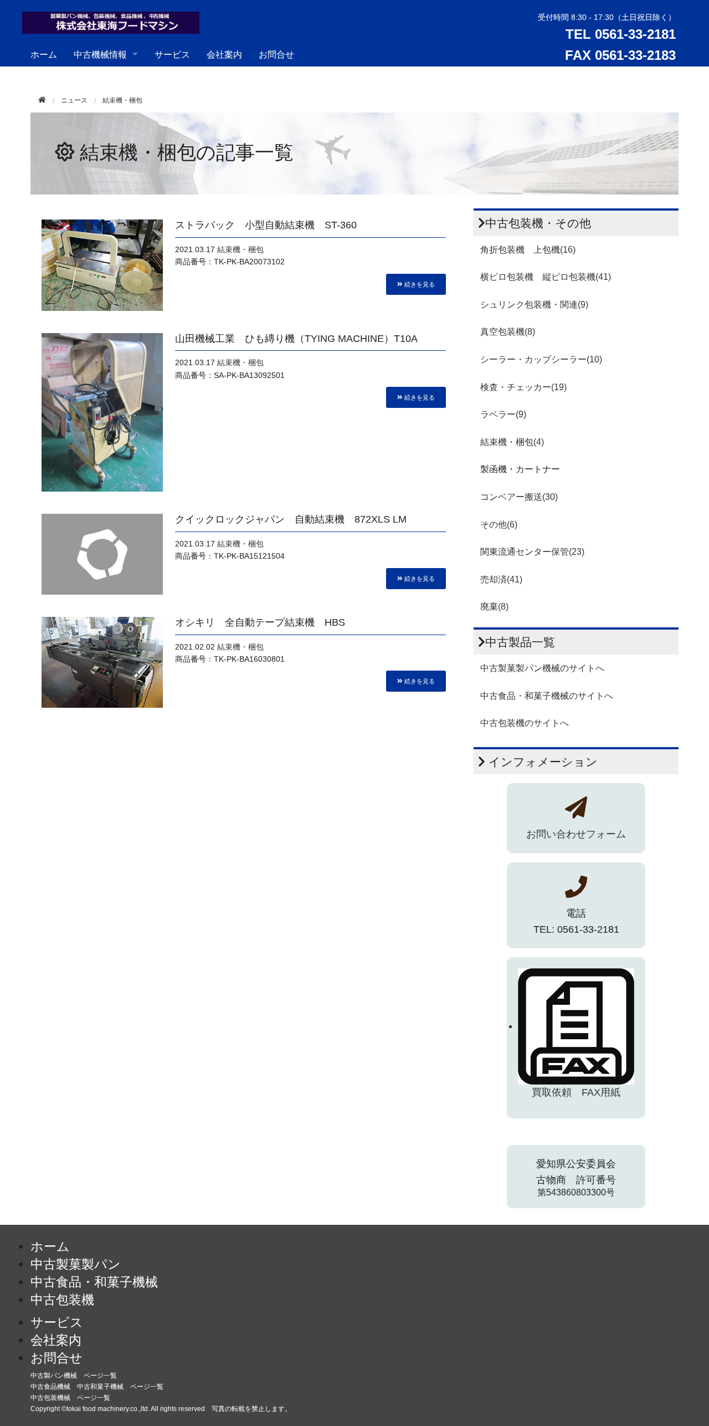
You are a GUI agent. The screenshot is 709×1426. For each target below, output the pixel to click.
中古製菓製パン (75, 1264)
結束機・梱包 (240, 249)
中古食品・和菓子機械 (94, 1282)
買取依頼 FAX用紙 (576, 1092)
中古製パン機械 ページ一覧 (73, 1375)
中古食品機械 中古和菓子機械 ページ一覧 (96, 1387)
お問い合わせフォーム (576, 834)
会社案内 (224, 54)
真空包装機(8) (507, 331)
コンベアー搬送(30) (519, 497)
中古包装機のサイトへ (524, 723)
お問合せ (276, 54)
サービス (172, 54)
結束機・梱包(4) (512, 442)
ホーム (43, 54)
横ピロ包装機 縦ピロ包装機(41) (545, 277)
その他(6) (498, 524)
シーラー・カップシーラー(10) (541, 359)
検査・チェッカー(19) (523, 387)
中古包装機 (62, 1299)
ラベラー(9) (503, 414)
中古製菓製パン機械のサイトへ (542, 668)
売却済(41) (501, 579)
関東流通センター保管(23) (532, 551)
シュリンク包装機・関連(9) (534, 304)
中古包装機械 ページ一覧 (70, 1398)
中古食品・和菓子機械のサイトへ (546, 696)
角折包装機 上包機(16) (528, 249)
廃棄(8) (494, 606)
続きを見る (419, 283)
